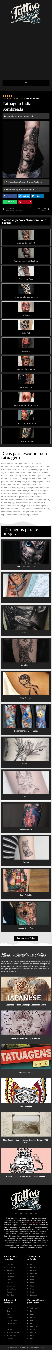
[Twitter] (21, 1213)
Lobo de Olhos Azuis (26, 928)
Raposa (26, 862)
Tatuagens (12, 98)
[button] (26, 82)
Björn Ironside (26, 387)
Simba (26, 599)
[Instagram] (16, 1213)
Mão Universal (26, 829)
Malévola (26, 351)
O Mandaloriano (26, 441)
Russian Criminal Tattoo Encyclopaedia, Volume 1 (26, 1176)
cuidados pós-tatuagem (33, 1222)
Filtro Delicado (26, 698)
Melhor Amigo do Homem (26, 405)
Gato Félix (26, 333)
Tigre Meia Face (26, 279)
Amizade (26, 797)
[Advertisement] (26, 50)
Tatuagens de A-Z (26, 1072)
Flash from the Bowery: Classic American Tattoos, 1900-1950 (26, 1141)
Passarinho (26, 764)
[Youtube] (31, 1213)
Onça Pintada (26, 665)
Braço (31, 189)
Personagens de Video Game (26, 731)
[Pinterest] (36, 1213)
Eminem (26, 315)
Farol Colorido (26, 895)
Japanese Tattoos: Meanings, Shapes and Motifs (26, 1005)
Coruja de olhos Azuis (26, 567)
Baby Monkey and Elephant (26, 261)
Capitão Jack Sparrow (26, 423)
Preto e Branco (26, 182)
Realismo (38, 182)
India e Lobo (26, 632)
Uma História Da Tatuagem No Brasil (26, 1039)
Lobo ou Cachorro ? (26, 243)
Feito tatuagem (26, 1106)
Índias (20, 98)
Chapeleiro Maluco (26, 369)
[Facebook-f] (26, 1213)
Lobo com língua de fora (26, 297)
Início (5, 98)
